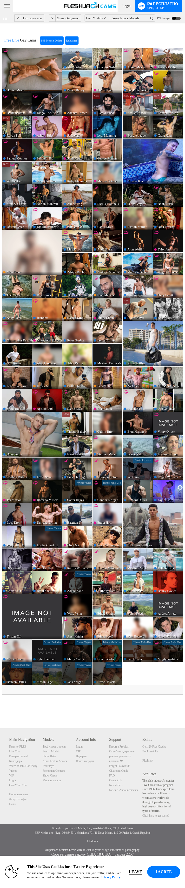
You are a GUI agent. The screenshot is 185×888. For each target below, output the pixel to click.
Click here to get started (155, 815)
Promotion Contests (54, 770)
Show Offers (50, 775)
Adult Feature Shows (55, 761)
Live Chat (14, 751)
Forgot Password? (119, 766)
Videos (13, 770)
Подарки (81, 756)
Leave (135, 872)
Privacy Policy (110, 877)
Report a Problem (119, 746)
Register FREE (17, 746)
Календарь (15, 761)
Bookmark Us (150, 751)
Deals (12, 804)
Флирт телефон (18, 799)
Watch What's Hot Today (23, 766)
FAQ (112, 775)
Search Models (51, 751)
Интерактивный (18, 756)
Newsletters (116, 785)
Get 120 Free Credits (154, 746)
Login (126, 6)
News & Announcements (123, 790)
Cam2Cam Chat (18, 785)
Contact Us (115, 780)
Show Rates (49, 756)
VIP (11, 775)
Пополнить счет (18, 794)
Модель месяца (52, 780)
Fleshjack (147, 760)
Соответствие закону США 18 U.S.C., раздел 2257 (92, 854)
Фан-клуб (48, 766)
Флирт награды (85, 761)
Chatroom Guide (118, 770)
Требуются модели (54, 746)
